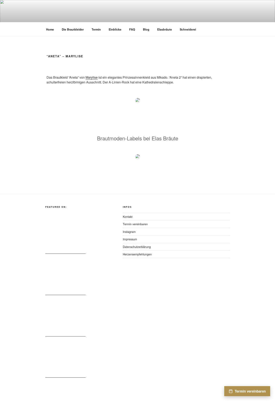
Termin (96, 29)
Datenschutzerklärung (137, 247)
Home (50, 29)
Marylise (92, 77)
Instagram (129, 232)
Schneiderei (188, 29)
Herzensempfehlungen (137, 254)
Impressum (130, 239)
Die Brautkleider (73, 29)
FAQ (132, 29)
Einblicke (115, 29)
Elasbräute (164, 29)
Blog (146, 29)
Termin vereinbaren (135, 224)
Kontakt (127, 217)
